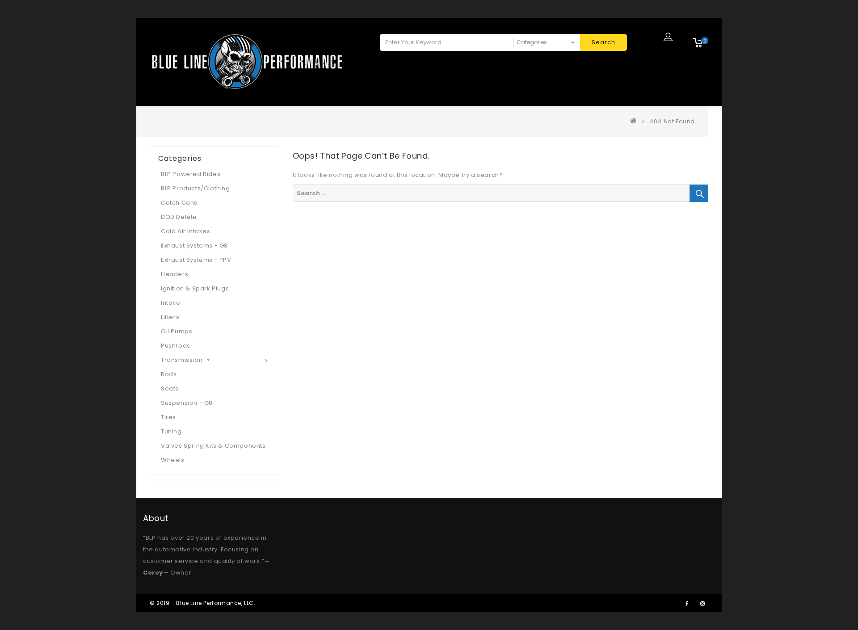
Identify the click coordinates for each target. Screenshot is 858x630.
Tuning (171, 431)
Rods (169, 374)
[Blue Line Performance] (635, 121)
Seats (170, 388)
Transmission (181, 360)
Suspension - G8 (187, 403)
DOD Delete (179, 217)
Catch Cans (179, 202)
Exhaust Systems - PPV (196, 260)
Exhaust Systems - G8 (194, 245)
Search (603, 42)
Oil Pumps (176, 331)
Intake (171, 302)
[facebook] (687, 603)
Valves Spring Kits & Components (213, 445)
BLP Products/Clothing (195, 188)
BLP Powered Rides (190, 174)
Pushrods (175, 345)
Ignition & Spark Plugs (195, 288)
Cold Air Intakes (185, 231)
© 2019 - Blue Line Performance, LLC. (203, 603)
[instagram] (702, 603)
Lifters (170, 317)
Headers (174, 274)
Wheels (173, 460)
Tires (168, 417)
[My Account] (668, 37)
